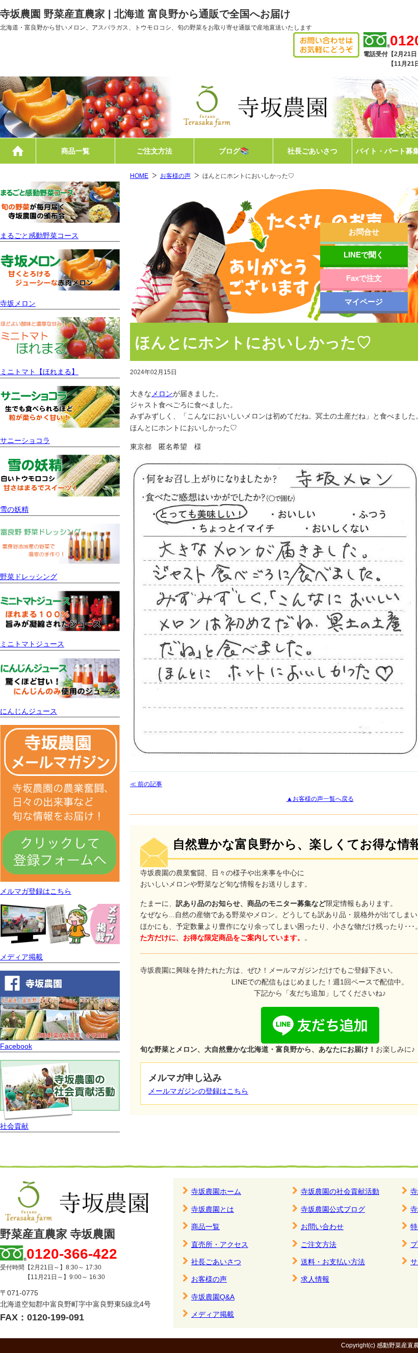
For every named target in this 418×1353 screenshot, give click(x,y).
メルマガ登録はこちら (35, 891)
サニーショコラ (25, 440)
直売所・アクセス (219, 1244)
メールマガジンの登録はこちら (198, 1091)
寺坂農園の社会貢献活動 (340, 1191)
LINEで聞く (364, 254)
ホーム (18, 151)
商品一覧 (75, 151)
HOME (139, 175)
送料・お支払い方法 (333, 1262)
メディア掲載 (21, 957)
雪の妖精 (14, 509)
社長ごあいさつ (312, 151)
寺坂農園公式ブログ (333, 1209)
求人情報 (315, 1279)
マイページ (364, 301)
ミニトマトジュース (32, 644)
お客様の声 (175, 175)
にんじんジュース (28, 711)
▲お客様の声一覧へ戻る (320, 798)
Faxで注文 (364, 278)
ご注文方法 (154, 151)
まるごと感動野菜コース (39, 235)
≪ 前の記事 (146, 784)
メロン (162, 393)
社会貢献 (14, 1126)
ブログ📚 (234, 151)
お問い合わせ (322, 1226)
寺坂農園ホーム (216, 1191)
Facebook (16, 1046)
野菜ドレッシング (28, 577)
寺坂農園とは (212, 1209)
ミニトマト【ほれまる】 (39, 372)
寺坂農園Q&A (212, 1297)
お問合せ (364, 231)
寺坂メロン (18, 303)
